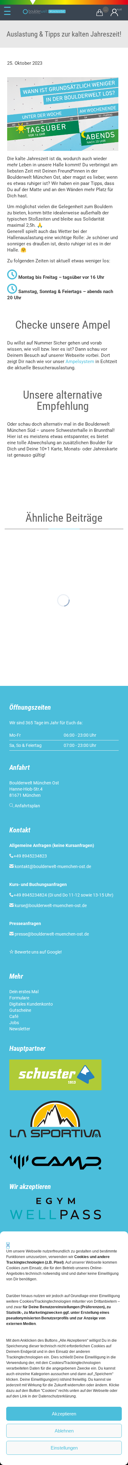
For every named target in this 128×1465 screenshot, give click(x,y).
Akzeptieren (64, 1413)
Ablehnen (64, 1430)
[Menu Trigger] (7, 11)
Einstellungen (64, 1447)
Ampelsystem (80, 361)
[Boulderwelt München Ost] (45, 12)
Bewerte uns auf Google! (38, 952)
